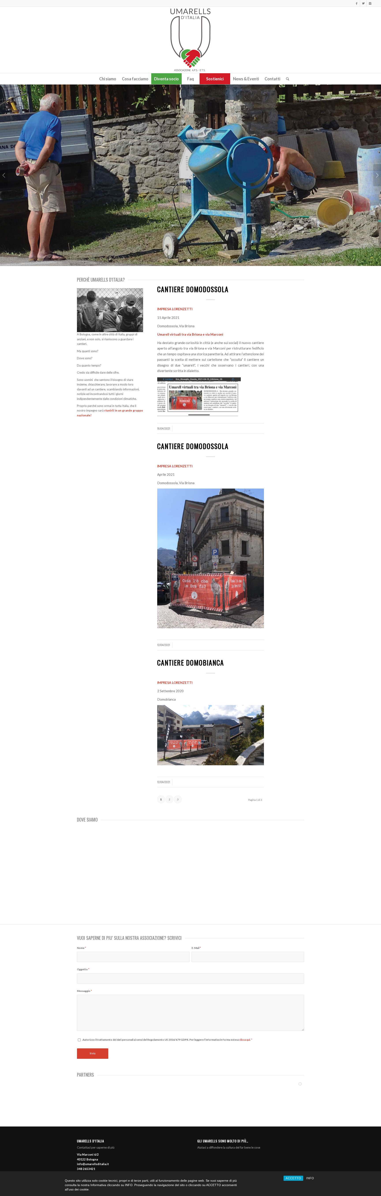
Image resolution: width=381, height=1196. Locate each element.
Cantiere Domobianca (190, 663)
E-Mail (196, 948)
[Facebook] (356, 3)
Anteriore (4, 175)
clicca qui (244, 1039)
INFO (310, 1178)
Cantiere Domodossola (193, 289)
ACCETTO (293, 1178)
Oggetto (83, 969)
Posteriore (377, 175)
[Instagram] (370, 3)
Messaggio (84, 991)
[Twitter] (363, 3)
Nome (81, 948)
